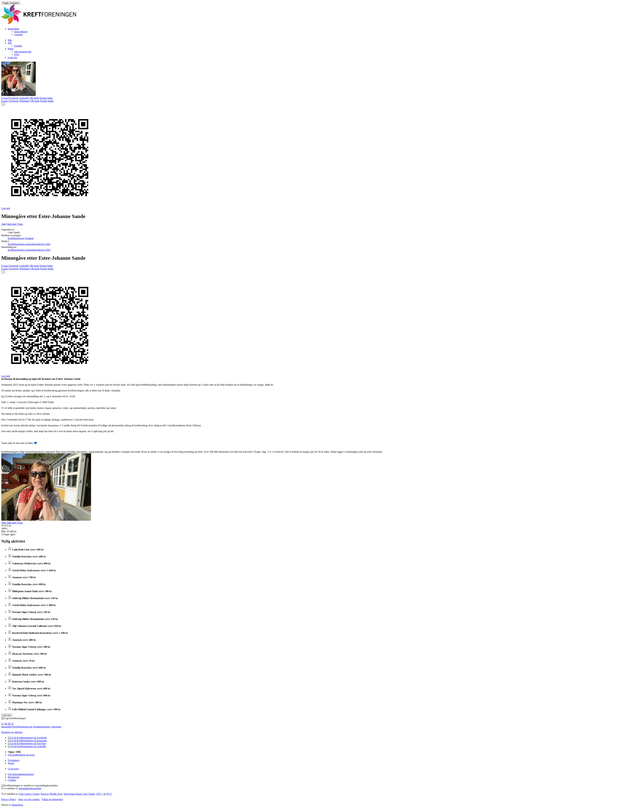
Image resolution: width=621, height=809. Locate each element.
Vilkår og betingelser (52, 799)
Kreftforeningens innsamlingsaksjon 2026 (29, 244)
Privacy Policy (8, 799)
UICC (99, 794)
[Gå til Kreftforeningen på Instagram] (27, 740)
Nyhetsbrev (14, 760)
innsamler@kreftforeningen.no (17, 726)
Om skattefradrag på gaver (21, 754)
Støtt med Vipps (15, 224)
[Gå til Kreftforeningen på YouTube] (27, 743)
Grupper (18, 34)
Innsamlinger (20, 31)
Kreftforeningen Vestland (20, 238)
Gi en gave (13, 768)
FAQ (16, 54)
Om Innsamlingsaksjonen (21, 774)
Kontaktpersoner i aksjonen (47, 726)
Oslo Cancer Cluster (29, 794)
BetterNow (17, 805)
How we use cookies (29, 799)
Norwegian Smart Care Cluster (79, 794)
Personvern (13, 777)
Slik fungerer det (22, 51)
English (18, 45)
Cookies (12, 780)
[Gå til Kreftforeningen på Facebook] (27, 737)
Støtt (3, 224)
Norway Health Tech (51, 794)
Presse (11, 763)
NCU (109, 794)
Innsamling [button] (13, 28)
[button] (9, 43)
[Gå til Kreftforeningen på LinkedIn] (27, 746)
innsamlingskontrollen (30, 788)
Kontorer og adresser (12, 732)
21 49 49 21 (7, 723)
